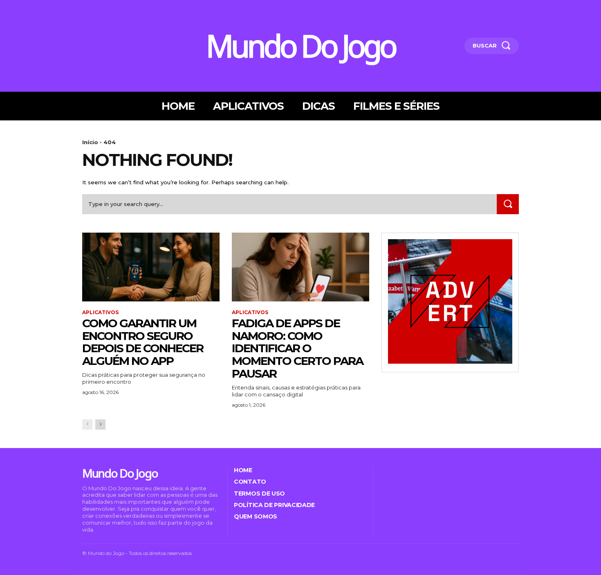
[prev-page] (87, 424)
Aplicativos (100, 312)
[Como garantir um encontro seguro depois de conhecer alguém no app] (151, 267)
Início (90, 142)
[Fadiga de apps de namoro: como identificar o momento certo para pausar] (300, 267)
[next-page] (100, 424)
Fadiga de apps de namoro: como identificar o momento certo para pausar (297, 348)
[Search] (508, 204)
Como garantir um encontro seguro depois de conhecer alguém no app (142, 342)
